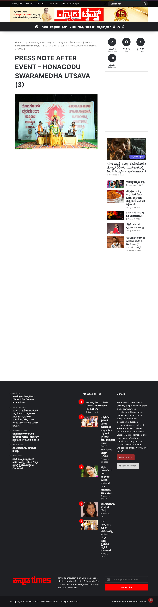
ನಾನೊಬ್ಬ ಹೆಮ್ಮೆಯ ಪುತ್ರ (135, 182)
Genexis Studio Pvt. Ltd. (136, 601)
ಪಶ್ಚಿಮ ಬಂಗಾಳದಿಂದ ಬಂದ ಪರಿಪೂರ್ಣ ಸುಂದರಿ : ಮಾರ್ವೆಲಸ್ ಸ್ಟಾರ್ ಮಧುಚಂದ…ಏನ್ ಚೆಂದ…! (106, 480)
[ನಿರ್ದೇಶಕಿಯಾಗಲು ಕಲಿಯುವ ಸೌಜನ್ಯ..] (89, 509)
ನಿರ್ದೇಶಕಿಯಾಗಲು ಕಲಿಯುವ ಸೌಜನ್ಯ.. (108, 507)
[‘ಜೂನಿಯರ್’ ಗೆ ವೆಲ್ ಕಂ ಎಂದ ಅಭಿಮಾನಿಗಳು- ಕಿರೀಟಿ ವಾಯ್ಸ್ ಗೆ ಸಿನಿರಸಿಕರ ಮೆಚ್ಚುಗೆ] (115, 242)
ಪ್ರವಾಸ (64, 26)
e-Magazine (17, 3)
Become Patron (128, 465)
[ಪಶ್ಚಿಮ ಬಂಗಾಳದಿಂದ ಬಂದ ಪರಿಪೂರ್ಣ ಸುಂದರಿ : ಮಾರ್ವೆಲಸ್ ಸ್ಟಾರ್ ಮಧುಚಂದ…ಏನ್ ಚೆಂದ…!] (89, 471)
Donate (29, 3)
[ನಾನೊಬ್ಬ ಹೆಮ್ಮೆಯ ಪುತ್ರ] (115, 184)
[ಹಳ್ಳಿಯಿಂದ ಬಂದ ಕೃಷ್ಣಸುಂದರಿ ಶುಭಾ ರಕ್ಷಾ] (115, 228)
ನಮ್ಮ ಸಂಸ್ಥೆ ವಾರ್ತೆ (104, 26)
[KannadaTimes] (79, 14)
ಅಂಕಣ (73, 26)
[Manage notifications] (150, 600)
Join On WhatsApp (70, 3)
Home (20, 42)
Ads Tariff (41, 3)
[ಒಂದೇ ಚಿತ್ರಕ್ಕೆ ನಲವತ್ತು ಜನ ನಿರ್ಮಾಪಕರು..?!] (115, 215)
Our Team (53, 3)
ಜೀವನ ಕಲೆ (90, 26)
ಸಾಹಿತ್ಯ (80, 26)
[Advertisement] (71, 174)
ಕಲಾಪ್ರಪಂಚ (55, 26)
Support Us (126, 457)
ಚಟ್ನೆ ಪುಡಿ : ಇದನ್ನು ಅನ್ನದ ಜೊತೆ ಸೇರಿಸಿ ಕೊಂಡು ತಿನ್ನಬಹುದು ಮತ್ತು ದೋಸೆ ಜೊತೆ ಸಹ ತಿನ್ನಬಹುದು (135, 198)
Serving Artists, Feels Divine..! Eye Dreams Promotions (97, 405)
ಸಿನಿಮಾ (45, 26)
